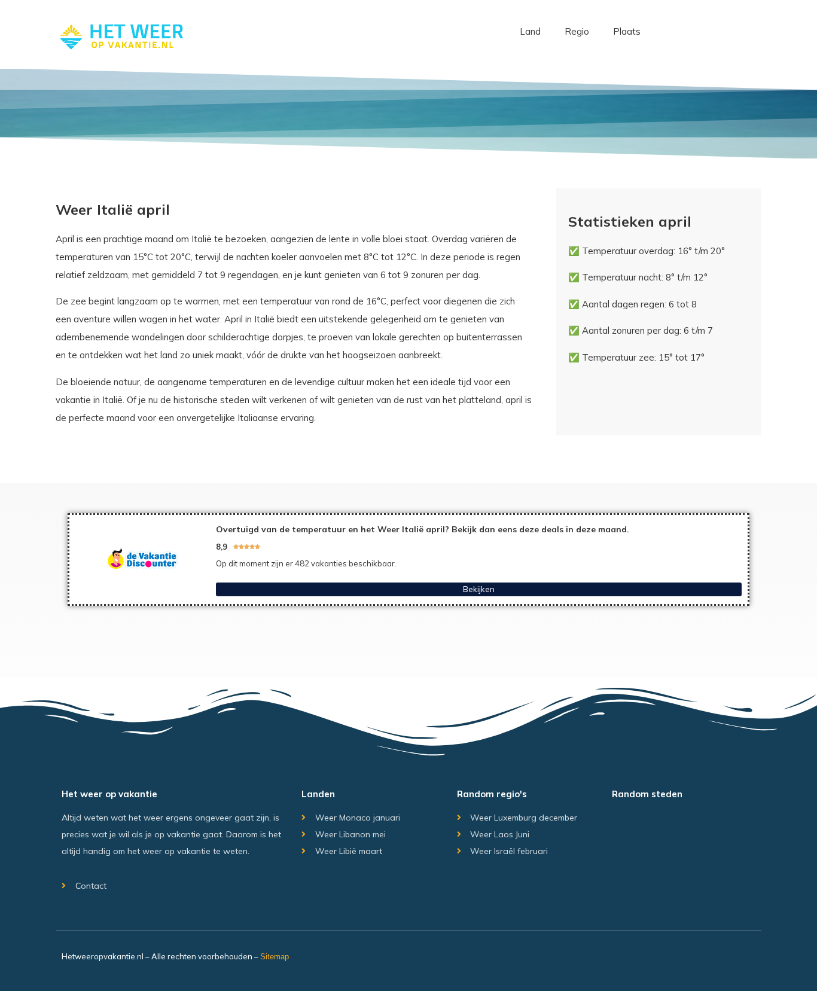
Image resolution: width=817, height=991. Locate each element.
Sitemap (274, 956)
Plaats (627, 31)
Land (530, 31)
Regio (577, 31)
